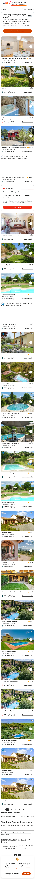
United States (5, 825)
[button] (18, 3)
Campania (22, 816)
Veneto (8, 816)
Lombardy (30, 816)
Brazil (19, 825)
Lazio (3, 816)
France (13, 825)
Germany (30, 825)
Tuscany (15, 816)
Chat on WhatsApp (17, 31)
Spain (23, 825)
